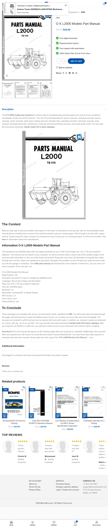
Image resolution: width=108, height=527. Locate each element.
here (4, 239)
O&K (83, 12)
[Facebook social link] (63, 73)
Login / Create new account (67, 490)
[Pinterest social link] (73, 73)
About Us (33, 484)
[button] (4, 415)
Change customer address (67, 487)
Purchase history (63, 484)
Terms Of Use (34, 487)
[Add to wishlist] (22, 389)
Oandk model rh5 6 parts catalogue (84, 323)
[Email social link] (69, 73)
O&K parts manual (42, 263)
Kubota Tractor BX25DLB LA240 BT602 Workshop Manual (40, 9)
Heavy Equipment (71, 12)
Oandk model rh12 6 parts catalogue (39, 127)
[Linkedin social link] (76, 73)
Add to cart (76, 61)
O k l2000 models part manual (18, 115)
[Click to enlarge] (7, 76)
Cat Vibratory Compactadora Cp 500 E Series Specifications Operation (67, 423)
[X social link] (66, 73)
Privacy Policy (34, 490)
